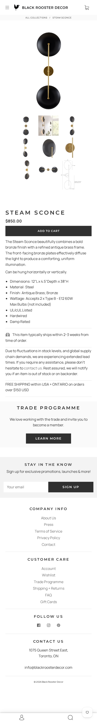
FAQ (48, 595)
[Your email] (26, 487)
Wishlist (48, 575)
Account (49, 568)
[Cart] (87, 7)
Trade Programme (48, 581)
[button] (14, 71)
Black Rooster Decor (52, 681)
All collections (36, 17)
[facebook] (39, 625)
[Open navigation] (10, 7)
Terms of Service (48, 531)
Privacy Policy (48, 537)
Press (48, 524)
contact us (33, 368)
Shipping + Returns (48, 588)
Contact (48, 544)
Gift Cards (48, 601)
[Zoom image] (48, 71)
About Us (48, 517)
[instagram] (48, 625)
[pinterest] (58, 625)
